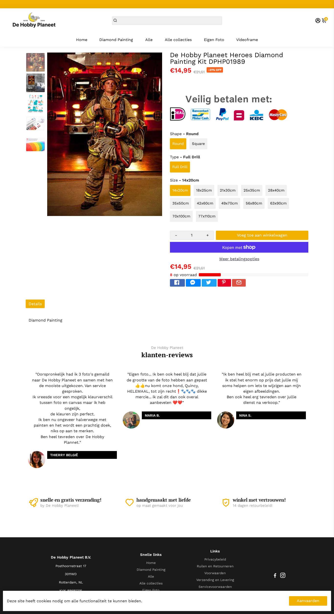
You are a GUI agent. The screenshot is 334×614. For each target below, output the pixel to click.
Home (81, 39)
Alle (149, 39)
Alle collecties (178, 39)
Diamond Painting (116, 39)
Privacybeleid (215, 559)
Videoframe (247, 39)
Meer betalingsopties (239, 259)
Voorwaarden (215, 573)
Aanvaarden (308, 600)
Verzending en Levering (215, 580)
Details (35, 304)
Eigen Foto (214, 39)
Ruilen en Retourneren (215, 566)
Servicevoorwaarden (215, 587)
